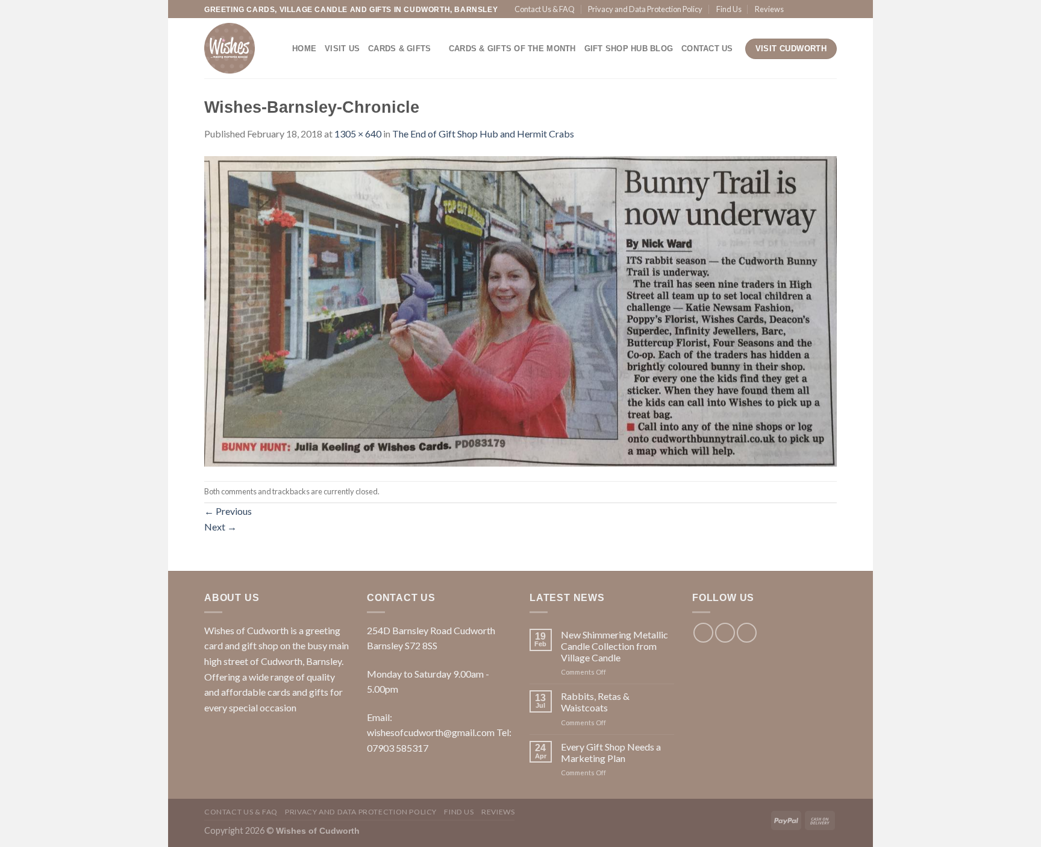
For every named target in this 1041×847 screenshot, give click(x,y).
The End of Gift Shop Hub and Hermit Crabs (483, 133)
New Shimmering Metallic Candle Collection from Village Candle (614, 646)
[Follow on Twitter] (819, 9)
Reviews (769, 9)
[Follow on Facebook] (796, 9)
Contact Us (707, 48)
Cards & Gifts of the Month (512, 48)
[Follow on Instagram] (807, 9)
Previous (228, 511)
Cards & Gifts (399, 48)
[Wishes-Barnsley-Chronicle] (520, 310)
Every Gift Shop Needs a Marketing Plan (611, 752)
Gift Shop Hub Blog (629, 48)
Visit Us (342, 48)
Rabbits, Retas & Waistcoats (595, 701)
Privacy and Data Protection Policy (645, 9)
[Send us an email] (830, 9)
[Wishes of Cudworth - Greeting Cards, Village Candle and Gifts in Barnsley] (239, 48)
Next (220, 526)
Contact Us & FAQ (544, 9)
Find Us (729, 9)
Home (304, 48)
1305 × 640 (357, 133)
